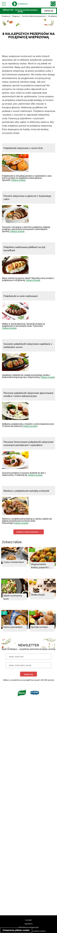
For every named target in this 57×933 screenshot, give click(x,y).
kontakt (28, 920)
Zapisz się (28, 674)
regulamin (28, 923)
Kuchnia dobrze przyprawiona (34, 16)
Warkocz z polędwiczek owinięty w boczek (26, 490)
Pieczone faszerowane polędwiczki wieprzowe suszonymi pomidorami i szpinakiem (28, 443)
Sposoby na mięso (39, 626)
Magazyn (16, 16)
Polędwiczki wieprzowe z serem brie (23, 147)
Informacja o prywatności (28, 927)
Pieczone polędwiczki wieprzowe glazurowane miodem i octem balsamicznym (28, 394)
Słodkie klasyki (38, 594)
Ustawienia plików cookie (16, 930)
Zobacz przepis (18, 180)
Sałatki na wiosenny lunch (12, 597)
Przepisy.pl (6, 16)
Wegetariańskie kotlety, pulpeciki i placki (40, 566)
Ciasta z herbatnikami (13, 562)
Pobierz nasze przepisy (27, 532)
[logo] (20, 3)
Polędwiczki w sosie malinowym (20, 295)
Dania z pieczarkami (12, 626)
